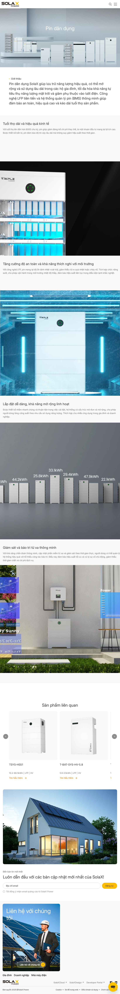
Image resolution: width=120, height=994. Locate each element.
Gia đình (7, 975)
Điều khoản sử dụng (90, 990)
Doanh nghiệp (21, 975)
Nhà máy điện (38, 975)
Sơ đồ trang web (71, 990)
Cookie (59, 990)
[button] (5, 736)
